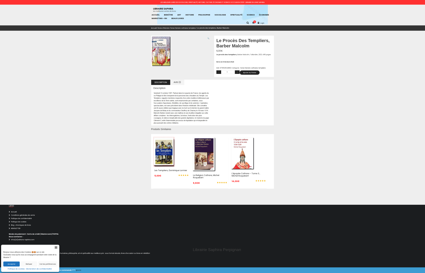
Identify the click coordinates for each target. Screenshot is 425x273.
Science (251, 15)
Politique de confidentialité (21, 218)
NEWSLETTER (15, 228)
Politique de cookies (16, 269)
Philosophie (204, 15)
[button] (56, 247)
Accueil (156, 15)
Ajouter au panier (249, 72)
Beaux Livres (177, 18)
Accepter (11, 264)
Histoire (189, 15)
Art (179, 15)
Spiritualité (236, 15)
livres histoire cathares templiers (183, 28)
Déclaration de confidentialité (39, 269)
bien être (168, 15)
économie (264, 15)
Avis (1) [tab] (177, 82)
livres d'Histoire (163, 28)
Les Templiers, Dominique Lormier (170, 170)
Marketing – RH (159, 18)
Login (262, 23)
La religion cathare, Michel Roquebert (206, 176)
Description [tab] (161, 82)
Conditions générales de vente (23, 215)
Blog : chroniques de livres (21, 225)
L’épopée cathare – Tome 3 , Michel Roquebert (246, 174)
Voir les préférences (47, 264)
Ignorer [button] (78, 270)
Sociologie (220, 15)
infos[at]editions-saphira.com (22, 240)
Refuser (29, 264)
